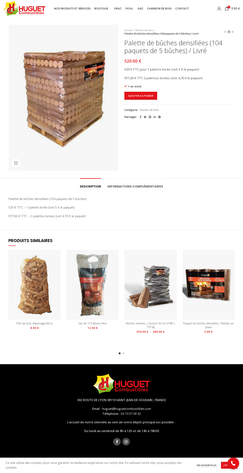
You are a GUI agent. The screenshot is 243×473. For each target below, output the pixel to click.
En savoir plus (206, 465)
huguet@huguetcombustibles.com (126, 409)
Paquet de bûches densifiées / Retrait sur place (208, 325)
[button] (233, 463)
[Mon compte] (219, 8)
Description (90, 186)
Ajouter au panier (140, 95)
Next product (233, 32)
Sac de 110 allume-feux (92, 323)
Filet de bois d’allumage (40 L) (34, 323)
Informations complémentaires (135, 186)
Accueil (128, 30)
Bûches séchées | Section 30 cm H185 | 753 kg (150, 325)
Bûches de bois (144, 30)
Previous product (225, 32)
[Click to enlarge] (16, 163)
